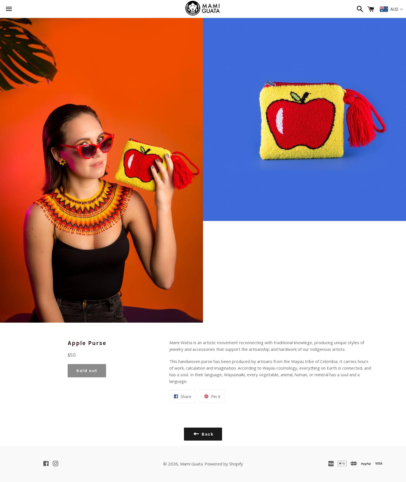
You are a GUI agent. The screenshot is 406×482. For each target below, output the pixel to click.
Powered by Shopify (224, 464)
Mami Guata (191, 464)
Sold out (86, 370)
